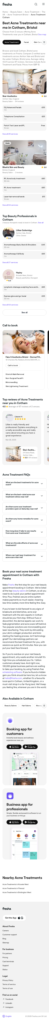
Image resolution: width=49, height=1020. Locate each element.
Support (6, 965)
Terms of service (9, 984)
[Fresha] (7, 4)
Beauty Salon (16, 12)
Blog (4, 939)
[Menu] (43, 4)
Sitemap (6, 943)
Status (5, 969)
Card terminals (8, 961)
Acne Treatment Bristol (18, 15)
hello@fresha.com (13, 678)
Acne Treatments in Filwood (13, 888)
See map (42, 34)
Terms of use (8, 988)
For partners (7, 953)
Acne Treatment (32, 12)
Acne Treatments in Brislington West (17, 892)
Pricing (5, 957)
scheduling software (12, 672)
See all (25, 312)
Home (5, 12)
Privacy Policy (8, 980)
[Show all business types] (44, 705)
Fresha (11, 585)
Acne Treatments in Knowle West (16, 884)
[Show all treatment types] (44, 42)
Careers (6, 931)
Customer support (10, 935)
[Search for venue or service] (36, 4)
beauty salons (19, 591)
